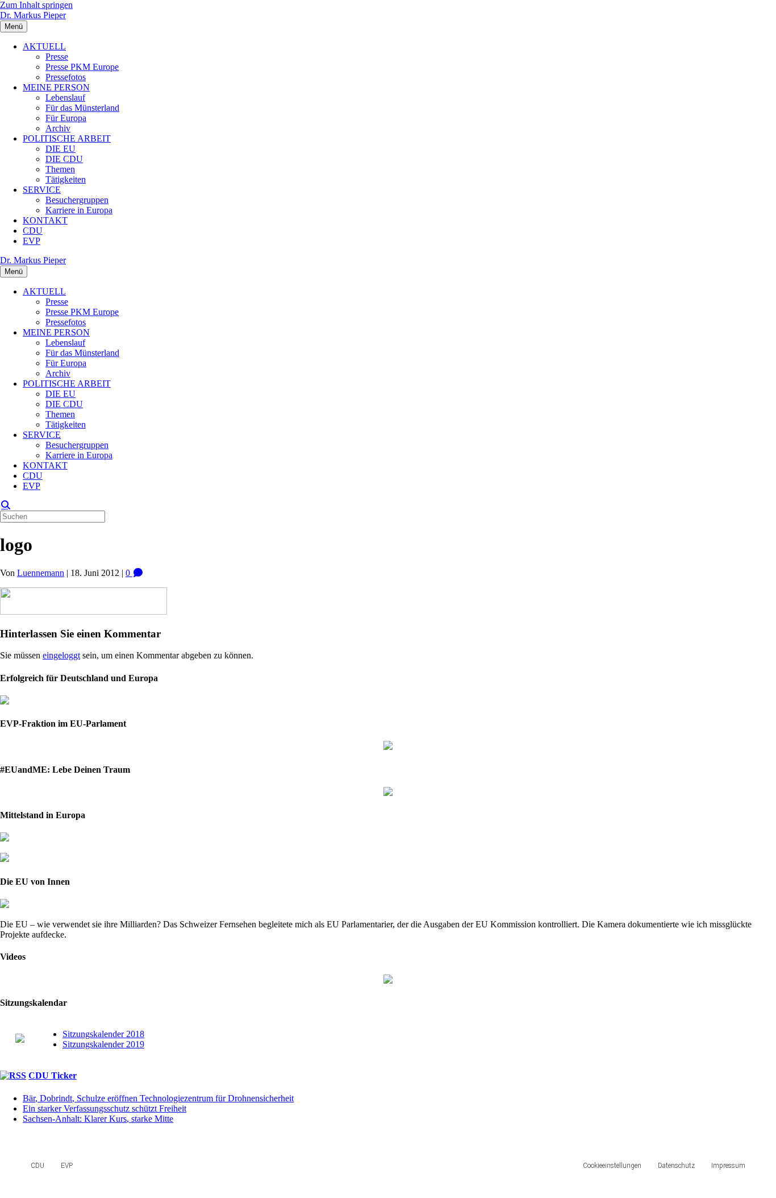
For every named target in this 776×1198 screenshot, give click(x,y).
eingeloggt (61, 655)
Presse (56, 56)
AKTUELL (44, 46)
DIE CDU (64, 159)
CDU (33, 230)
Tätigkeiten (65, 179)
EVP (31, 241)
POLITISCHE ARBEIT (67, 138)
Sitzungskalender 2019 (103, 1044)
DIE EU (60, 149)
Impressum (728, 1166)
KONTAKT (45, 220)
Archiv (57, 128)
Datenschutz (676, 1166)
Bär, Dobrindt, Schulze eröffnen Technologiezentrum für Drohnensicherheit (158, 1098)
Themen (60, 169)
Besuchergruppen (77, 200)
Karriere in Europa (78, 210)
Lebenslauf (65, 97)
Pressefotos (65, 77)
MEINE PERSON (56, 87)
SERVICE (42, 189)
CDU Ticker (52, 1075)
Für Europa (65, 118)
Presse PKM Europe (82, 67)
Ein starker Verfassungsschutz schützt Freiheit (104, 1108)
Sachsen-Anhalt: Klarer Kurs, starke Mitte (98, 1119)
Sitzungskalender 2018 (103, 1034)
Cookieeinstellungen (612, 1166)
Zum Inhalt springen (36, 5)
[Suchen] (5, 504)
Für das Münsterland (82, 108)
